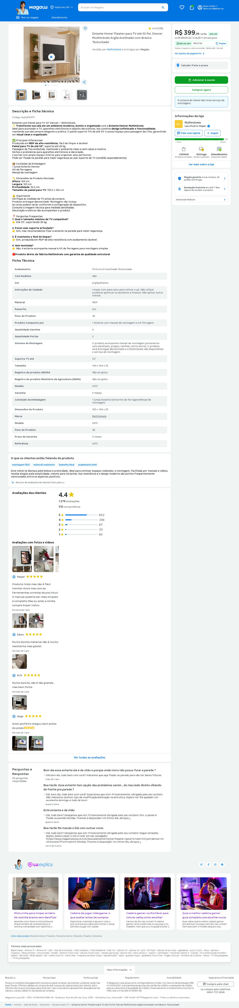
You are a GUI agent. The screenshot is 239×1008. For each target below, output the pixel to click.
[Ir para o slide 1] (45, 85)
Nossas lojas (49, 978)
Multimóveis (99, 416)
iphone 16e (125, 953)
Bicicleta (24, 955)
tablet (14, 955)
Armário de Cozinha (191, 955)
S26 (50, 950)
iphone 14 (134, 950)
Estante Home (64, 936)
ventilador (163, 953)
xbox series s (140, 953)
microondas (43, 953)
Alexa (206, 955)
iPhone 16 (41, 950)
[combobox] (123, 7)
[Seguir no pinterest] (222, 864)
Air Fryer (151, 950)
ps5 (143, 950)
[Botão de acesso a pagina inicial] (31, 7)
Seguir (215, 133)
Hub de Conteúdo (63, 950)
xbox (206, 950)
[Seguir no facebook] (208, 864)
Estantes (45, 1005)
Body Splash (36, 955)
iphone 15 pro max (89, 953)
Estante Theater (83, 936)
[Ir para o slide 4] (54, 85)
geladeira (183, 950)
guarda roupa (132, 955)
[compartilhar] (84, 82)
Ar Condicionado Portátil (212, 953)
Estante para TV (60, 1005)
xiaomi (152, 953)
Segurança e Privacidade (221, 978)
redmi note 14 (56, 955)
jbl (46, 955)
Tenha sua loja (90, 978)
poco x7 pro (196, 950)
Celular (194, 953)
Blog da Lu (10, 978)
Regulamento (132, 978)
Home (8, 1005)
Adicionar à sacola (204, 80)
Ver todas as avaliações (89, 757)
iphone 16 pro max (167, 950)
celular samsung (109, 953)
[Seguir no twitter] (201, 864)
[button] (163, 7)
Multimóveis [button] (114, 49)
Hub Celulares (81, 950)
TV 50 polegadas (219, 955)
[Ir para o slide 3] (51, 85)
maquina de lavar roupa (89, 955)
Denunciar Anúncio (185, 199)
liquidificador (110, 955)
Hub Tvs (111, 950)
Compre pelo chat (218, 984)
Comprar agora (201, 90)
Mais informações (117, 970)
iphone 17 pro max (69, 953)
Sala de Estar (30, 1005)
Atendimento (59, 17)
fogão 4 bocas (171, 955)
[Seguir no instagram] (215, 864)
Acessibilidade (174, 978)
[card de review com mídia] (22, 559)
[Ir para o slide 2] (48, 85)
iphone (214, 950)
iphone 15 (122, 950)
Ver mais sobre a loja (201, 164)
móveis (17, 1005)
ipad (121, 955)
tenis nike (70, 955)
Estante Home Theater (43, 936)
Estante (97, 936)
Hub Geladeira (98, 950)
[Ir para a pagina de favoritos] (182, 7)
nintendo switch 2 (179, 953)
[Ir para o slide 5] (57, 85)
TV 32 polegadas (21, 958)
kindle (55, 953)
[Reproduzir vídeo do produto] (51, 57)
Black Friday (17, 950)
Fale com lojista (190, 133)
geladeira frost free (152, 955)
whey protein (28, 953)
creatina (15, 953)
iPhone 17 (29, 950)
